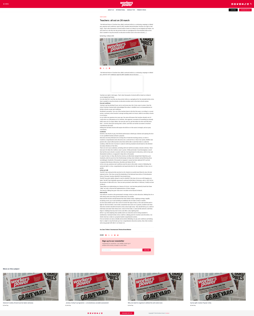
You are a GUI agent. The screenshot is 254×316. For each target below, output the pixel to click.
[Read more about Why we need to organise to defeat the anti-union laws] (155, 286)
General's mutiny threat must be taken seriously (18, 303)
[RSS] (248, 4)
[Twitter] (237, 4)
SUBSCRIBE (147, 250)
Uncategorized (114, 229)
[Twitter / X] (103, 68)
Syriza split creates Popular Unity (200, 303)
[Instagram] (235, 4)
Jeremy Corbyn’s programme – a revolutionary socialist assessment (87, 303)
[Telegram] (240, 4)
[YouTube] (243, 4)
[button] (251, 4)
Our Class (103, 17)
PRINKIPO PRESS (141, 10)
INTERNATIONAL (120, 10)
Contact (167, 313)
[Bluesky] (117, 235)
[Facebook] (232, 4)
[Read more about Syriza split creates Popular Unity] (218, 286)
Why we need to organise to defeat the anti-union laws (145, 303)
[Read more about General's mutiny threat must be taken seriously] (31, 286)
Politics (108, 229)
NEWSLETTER (131, 10)
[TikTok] (245, 4)
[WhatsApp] (106, 68)
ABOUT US (111, 10)
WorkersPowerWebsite (125, 229)
